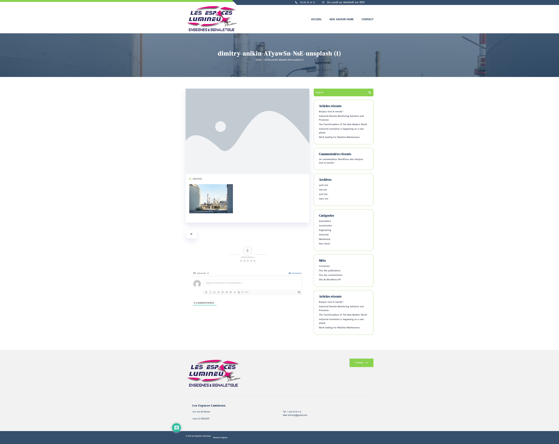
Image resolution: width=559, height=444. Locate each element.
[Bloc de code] (235, 292)
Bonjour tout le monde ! (331, 112)
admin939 (197, 179)
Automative (325, 221)
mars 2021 (323, 199)
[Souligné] (214, 292)
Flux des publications (329, 271)
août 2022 (323, 185)
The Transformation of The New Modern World (343, 124)
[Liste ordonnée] (223, 292)
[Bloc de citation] (231, 292)
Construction (325, 226)
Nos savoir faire (342, 19)
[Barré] (218, 292)
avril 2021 (323, 194)
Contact (367, 19)
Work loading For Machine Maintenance (339, 137)
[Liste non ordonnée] (227, 292)
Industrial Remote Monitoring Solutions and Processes (341, 118)
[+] (246, 292)
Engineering (325, 230)
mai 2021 (323, 190)
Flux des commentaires (330, 275)
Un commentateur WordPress (334, 159)
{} (243, 292)
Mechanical (324, 239)
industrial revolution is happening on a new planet (341, 131)
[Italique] (210, 292)
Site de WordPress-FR (330, 280)
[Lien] (239, 292)
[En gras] (206, 292)
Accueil (316, 19)
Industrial (324, 235)
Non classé (324, 244)
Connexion (296, 273)
